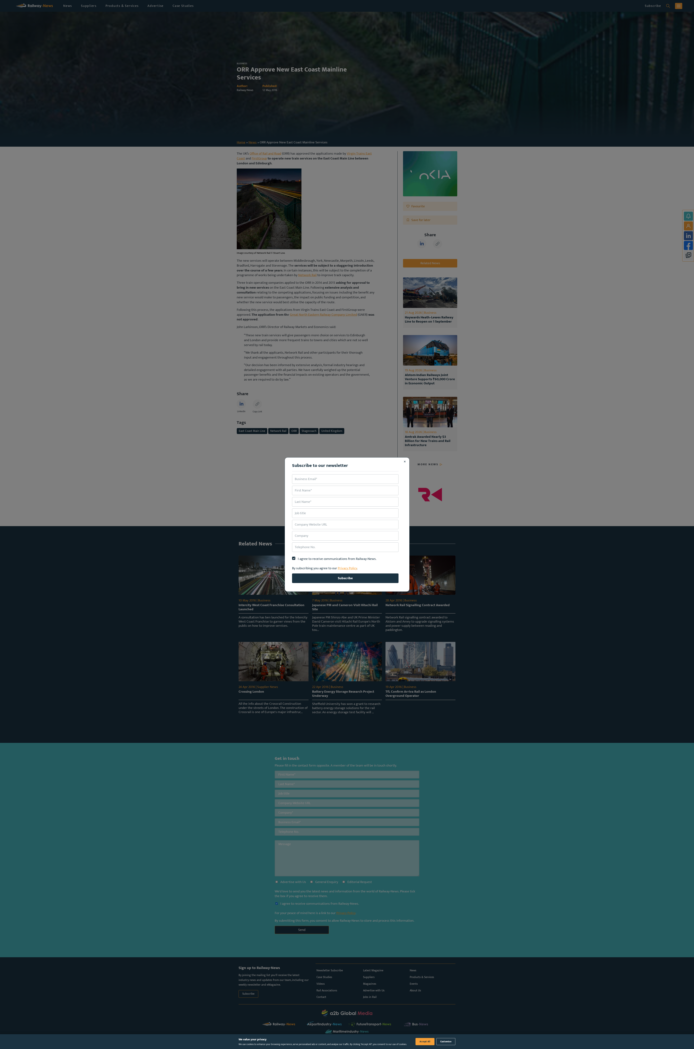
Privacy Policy (347, 568)
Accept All (424, 1042)
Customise (445, 1042)
